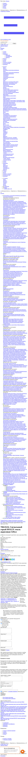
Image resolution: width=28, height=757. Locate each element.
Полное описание (4, 549)
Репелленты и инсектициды (12, 477)
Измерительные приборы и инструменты (13, 415)
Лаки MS (15, 256)
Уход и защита (10, 429)
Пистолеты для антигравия (9, 355)
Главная (2, 520)
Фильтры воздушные (7, 448)
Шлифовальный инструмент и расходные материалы (15, 393)
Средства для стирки (7, 482)
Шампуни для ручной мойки (20, 429)
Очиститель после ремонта (14, 462)
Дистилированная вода (18, 437)
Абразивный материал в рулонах (10, 201)
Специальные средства (8, 428)
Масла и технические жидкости (10, 436)
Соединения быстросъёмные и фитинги (18, 365)
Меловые (5, 434)
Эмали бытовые (15, 455)
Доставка (15, 572)
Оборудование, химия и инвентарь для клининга (14, 458)
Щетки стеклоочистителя (18, 411)
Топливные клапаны (7, 411)
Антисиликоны (6, 280)
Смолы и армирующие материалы (10, 298)
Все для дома (6, 124)
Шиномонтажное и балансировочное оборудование (14, 386)
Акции (4, 51)
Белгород (5, 4)
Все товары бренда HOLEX (9, 698)
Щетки (20, 378)
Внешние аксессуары (21, 408)
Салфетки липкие (11, 284)
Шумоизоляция (6, 306)
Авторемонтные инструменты (10, 413)
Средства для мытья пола (12, 464)
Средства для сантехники (13, 468)
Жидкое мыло (6, 459)
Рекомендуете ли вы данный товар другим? (10, 618)
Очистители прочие (22, 280)
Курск (4, 6)
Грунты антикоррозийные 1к (11, 247)
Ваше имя (3, 647)
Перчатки (23, 309)
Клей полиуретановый (17, 261)
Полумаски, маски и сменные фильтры (11, 310)
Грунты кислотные (7, 249)
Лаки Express (6, 256)
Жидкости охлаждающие (11, 440)
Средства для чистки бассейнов (14, 469)
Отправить (3, 650)
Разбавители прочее (17, 293)
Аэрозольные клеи (11, 234)
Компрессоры (6, 365)
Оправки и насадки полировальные (11, 371)
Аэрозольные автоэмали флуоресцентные (12, 231)
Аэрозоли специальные (12, 229)
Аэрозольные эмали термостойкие (18, 237)
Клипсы (9, 217)
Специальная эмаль (15, 224)
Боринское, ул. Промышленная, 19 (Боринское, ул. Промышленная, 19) (9, 599)
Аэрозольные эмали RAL (20, 235)
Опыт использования (5, 622)
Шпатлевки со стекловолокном (10, 322)
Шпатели (17, 378)
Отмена (7, 650)
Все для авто (6, 113)
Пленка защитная (21, 315)
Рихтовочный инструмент (9, 378)
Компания (5, 53)
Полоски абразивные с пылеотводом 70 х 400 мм (14, 213)
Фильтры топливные (20, 449)
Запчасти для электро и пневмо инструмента (13, 394)
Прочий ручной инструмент (20, 377)
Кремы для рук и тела (17, 476)
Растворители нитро (7, 295)
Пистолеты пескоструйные (15, 356)
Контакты (5, 64)
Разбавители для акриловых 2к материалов (12, 292)
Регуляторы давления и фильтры (10, 358)
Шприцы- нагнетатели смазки (19, 384)
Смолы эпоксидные (18, 300)
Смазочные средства (20, 427)
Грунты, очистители (7, 261)
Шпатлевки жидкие (18, 319)
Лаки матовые (21, 256)
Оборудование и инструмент (9, 98)
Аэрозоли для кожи (7, 228)
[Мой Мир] (5, 559)
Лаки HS (11, 256)
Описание (3, 572)
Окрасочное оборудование (9, 348)
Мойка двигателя (20, 421)
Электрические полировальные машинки (12, 373)
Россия (4, 7)
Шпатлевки (5, 317)
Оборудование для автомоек (9, 444)
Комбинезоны (6, 309)
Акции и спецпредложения (9, 730)
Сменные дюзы (21, 358)
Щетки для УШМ (13, 402)
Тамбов (4, 5)
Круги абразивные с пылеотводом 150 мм (14, 208)
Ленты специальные (12, 315)
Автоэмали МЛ (6, 221)
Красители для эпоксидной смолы (10, 258)
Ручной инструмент (7, 376)
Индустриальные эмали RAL (9, 223)
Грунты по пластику (16, 249)
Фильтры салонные (11, 449)
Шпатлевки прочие (7, 321)
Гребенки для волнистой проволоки (11, 338)
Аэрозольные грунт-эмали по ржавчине (12, 232)
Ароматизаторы (6, 432)
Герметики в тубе (7, 242)
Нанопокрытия (6, 422)
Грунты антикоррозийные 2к (19, 247)
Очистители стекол (21, 425)
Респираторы (24, 310)
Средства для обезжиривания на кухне (15, 465)
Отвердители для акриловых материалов (12, 271)
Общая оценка (4, 617)
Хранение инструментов (8, 377)
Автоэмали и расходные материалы (11, 72)
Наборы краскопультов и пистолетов (18, 352)
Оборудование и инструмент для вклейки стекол (14, 331)
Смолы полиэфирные (20, 299)
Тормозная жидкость (16, 441)
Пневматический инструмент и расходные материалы (15, 333)
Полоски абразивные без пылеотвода (13, 209)
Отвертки (12, 416)
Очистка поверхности (8, 279)
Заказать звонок (4, 45)
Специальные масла (7, 441)
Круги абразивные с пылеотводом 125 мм (12, 207)
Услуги (4, 52)
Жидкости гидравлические (9, 439)
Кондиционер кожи (7, 476)
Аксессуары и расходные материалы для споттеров (14, 337)
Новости (8, 57)
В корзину (3, 553)
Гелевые (5, 433)
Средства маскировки (8, 313)
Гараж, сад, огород (7, 454)
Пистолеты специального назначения (17, 357)
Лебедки (20, 415)
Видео (4, 60)
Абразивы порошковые (17, 202)
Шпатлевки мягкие (7, 320)
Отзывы (11, 572)
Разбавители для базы (8, 293)
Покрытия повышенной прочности (19, 305)
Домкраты (14, 414)
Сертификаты (9, 56)
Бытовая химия (6, 472)
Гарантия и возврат (7, 739)
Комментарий (4, 640)
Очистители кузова (21, 423)
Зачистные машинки (7, 395)
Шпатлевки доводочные (8, 319)
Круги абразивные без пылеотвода (19, 206)
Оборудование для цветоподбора (10, 141)
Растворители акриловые (8, 294)
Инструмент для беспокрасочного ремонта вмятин (14, 341)
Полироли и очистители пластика (10, 426)
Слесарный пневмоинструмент (10, 380)
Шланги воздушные (7, 367)
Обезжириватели (14, 280)
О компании (6, 722)
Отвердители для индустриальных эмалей (13, 274)
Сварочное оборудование (19, 344)
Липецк (7, 1)
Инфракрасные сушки (20, 351)
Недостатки (4, 634)
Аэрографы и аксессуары (8, 350)
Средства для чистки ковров (19, 482)
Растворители (6, 291)
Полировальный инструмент (9, 370)
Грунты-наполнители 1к (17, 251)
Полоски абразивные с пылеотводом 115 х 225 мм (14, 210)
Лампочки (18, 409)
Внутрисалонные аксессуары (9, 409)
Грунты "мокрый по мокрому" (10, 246)
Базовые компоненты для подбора (17, 222)
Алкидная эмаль (21, 221)
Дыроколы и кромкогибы (16, 340)
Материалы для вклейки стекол (10, 260)
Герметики (5, 241)
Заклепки (5, 217)
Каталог (5, 69)
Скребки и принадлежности (9, 427)
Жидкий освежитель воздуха (13, 475)
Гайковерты (5, 381)
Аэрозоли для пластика (17, 228)
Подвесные (17, 434)
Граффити (5, 131)
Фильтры (5, 447)
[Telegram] (14, 559)
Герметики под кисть (16, 242)
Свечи (22, 409)
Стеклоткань (11, 300)
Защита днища (20, 303)
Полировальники (7, 266)
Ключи (16, 415)
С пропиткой (23, 434)
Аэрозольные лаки (19, 234)
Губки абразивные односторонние (15, 204)
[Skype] (12, 559)
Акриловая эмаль (14, 221)
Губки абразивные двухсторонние (16, 203)
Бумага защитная (7, 314)
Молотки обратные (7, 342)
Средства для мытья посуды (14, 478)
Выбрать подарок (4, 556)
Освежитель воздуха (12, 461)
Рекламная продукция (8, 149)
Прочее (13, 217)
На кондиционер (11, 434)
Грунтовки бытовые (7, 455)
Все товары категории (8, 697)
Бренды (5, 58)
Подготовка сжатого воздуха (9, 363)
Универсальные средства (19, 470)
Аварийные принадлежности (9, 408)
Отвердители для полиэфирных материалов (12, 273)
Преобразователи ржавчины (9, 282)
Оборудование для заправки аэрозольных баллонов (14, 353)
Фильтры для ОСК (7, 360)
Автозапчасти (6, 407)
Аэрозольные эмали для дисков (10, 236)
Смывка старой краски (16, 285)
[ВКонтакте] (1, 559)
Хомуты (16, 416)
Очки (20, 309)
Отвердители (6, 270)
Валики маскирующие (16, 314)
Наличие (7, 572)
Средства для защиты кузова (9, 302)
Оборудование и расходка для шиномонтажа (13, 387)
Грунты (4, 245)
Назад (4, 67)
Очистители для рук (14, 309)
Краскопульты (6, 352)
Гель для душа (15, 473)
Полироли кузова (22, 426)
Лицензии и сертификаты (9, 723)
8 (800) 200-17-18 (4, 44)
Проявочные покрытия (8, 288)
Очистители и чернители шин (10, 423)
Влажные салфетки (7, 473)
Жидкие (9, 433)
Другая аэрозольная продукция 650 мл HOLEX (13, 238)
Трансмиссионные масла (8, 442)
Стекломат (5, 300)
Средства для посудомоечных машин (11, 466)
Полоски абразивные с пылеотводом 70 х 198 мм (14, 212)
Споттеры (5, 345)
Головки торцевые (7, 414)
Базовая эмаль (6, 222)
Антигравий (6, 303)
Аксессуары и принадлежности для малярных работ (14, 349)
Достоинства (4, 627)
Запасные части (6, 329)
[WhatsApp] (10, 559)
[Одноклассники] (3, 559)
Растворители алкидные (20, 294)
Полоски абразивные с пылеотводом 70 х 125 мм (14, 211)
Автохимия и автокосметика (9, 420)
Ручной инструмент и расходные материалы (13, 334)
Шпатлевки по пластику (17, 320)
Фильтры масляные (17, 448)
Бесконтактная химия (8, 421)
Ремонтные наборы (11, 299)
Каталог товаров (8, 520)
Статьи (4, 59)
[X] (7, 559)
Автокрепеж (6, 216)
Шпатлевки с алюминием (17, 321)
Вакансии (8, 55)
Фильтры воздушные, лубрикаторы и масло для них (14, 366)
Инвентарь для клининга (15, 459)
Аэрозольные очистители (8, 235)
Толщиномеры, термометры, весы (19, 359)
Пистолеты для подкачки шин (16, 383)
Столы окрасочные (7, 359)
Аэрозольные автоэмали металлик (15, 230)
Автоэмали (5, 220)
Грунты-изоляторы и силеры (15, 250)
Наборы (24, 261)
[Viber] (8, 559)
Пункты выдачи (6, 63)
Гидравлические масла (8, 437)
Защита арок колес (13, 303)
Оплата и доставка (7, 62)
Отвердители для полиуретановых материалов (11, 276)
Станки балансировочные (15, 390)
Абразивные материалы (8, 200)
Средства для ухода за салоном (10, 425)
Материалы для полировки (9, 265)
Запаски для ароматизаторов (17, 433)
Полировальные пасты (16, 266)
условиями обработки (13, 691)
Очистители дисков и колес (16, 422)
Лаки (4, 254)
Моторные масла (21, 440)
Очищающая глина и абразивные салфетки (12, 281)
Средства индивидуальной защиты (11, 308)
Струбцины (13, 418)
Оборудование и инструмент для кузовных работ (14, 336)
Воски (14, 421)
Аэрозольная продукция (8, 227)
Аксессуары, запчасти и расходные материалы (13, 364)
